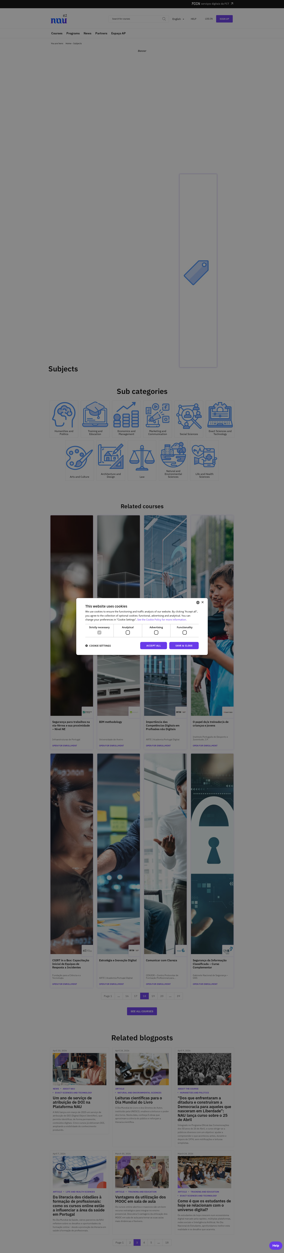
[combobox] (198, 602)
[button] (98, 645)
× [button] (202, 602)
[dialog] (142, 626)
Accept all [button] (153, 645)
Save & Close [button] (184, 645)
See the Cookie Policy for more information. (162, 619)
